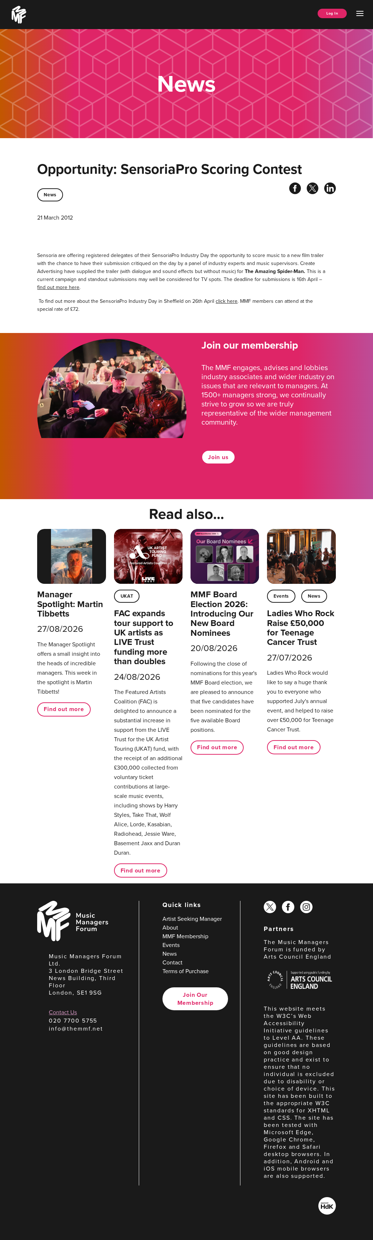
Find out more (64, 709)
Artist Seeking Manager (192, 919)
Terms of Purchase (185, 971)
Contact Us (63, 1012)
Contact (172, 962)
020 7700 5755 (73, 1020)
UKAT (127, 596)
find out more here (58, 287)
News (50, 194)
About (170, 927)
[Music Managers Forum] (72, 939)
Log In (332, 13)
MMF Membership (185, 936)
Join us (218, 457)
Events (281, 596)
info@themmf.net (76, 1028)
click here (226, 301)
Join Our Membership (195, 999)
